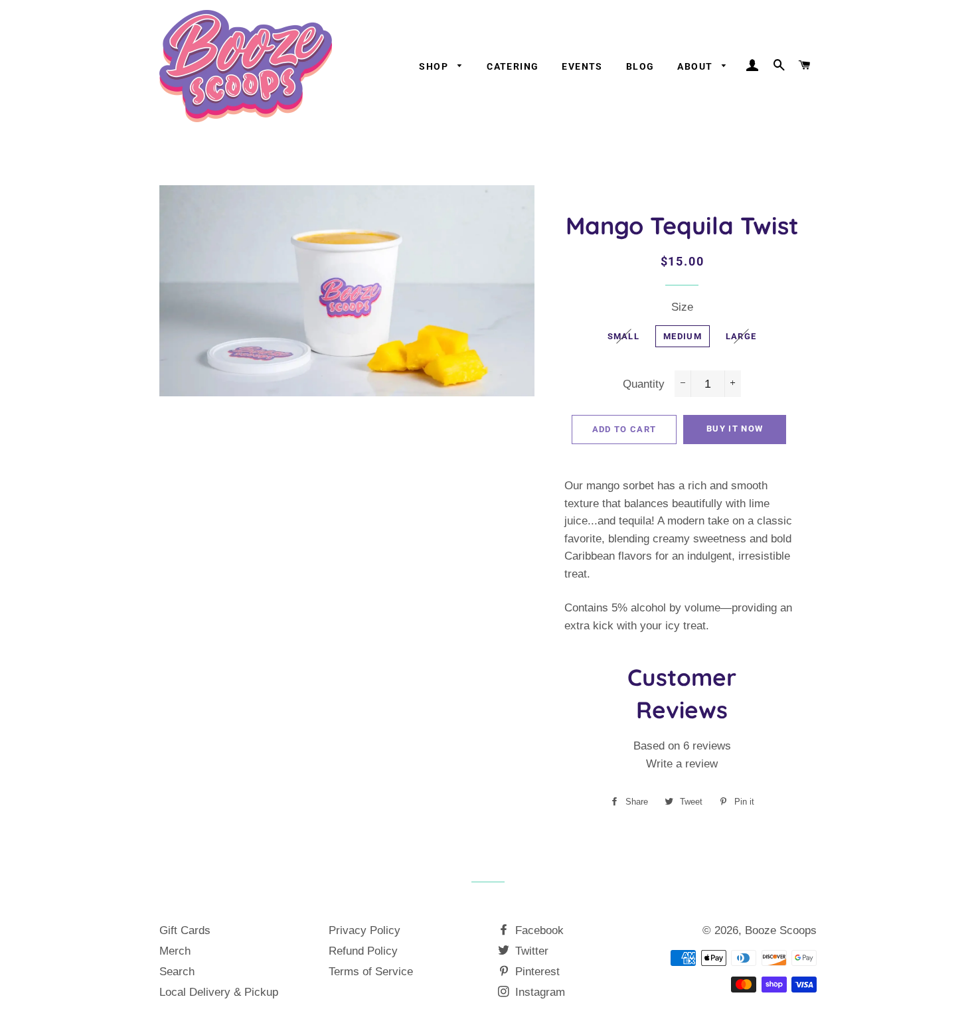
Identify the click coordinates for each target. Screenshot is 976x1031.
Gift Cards (184, 930)
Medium (682, 336)
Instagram (538, 992)
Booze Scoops (781, 930)
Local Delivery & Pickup (218, 992)
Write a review (682, 763)
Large (741, 336)
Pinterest (536, 971)
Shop (435, 66)
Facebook (538, 930)
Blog (640, 66)
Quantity (644, 384)
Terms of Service (371, 971)
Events (582, 66)
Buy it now (734, 429)
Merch (175, 951)
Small (624, 336)
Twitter (530, 951)
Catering (512, 66)
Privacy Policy (364, 930)
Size (682, 307)
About (696, 66)
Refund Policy (363, 951)
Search (177, 971)
